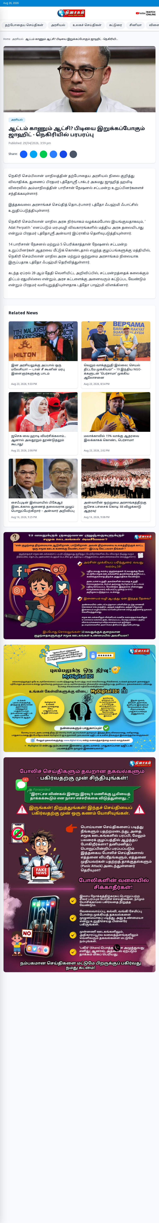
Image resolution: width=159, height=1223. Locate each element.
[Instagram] (150, 3)
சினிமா (135, 25)
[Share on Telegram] (53, 154)
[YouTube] (152, 3)
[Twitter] (147, 3)
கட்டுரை (115, 25)
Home (6, 39)
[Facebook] (145, 3)
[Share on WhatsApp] (43, 154)
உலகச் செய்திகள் (87, 25)
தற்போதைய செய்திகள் (24, 25)
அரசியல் (58, 25)
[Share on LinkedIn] (63, 154)
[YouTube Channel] (146, 13)
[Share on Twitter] (33, 154)
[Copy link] (73, 154)
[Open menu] (5, 13)
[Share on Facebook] (23, 154)
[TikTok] (155, 3)
